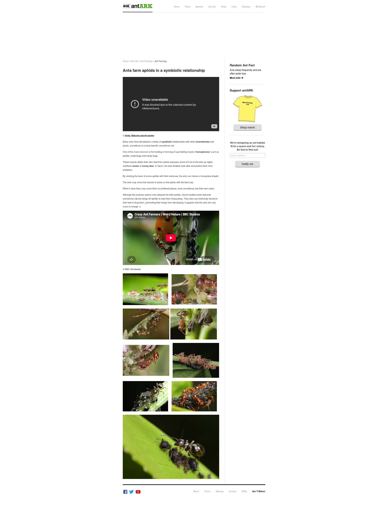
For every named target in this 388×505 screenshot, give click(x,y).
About (196, 491)
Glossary (246, 6)
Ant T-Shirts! (258, 491)
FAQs (244, 491)
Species (199, 6)
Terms (207, 491)
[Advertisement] (194, 35)
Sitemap (220, 491)
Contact (232, 491)
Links (234, 6)
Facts (187, 6)
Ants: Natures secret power (139, 135)
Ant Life (212, 6)
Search (261, 6)
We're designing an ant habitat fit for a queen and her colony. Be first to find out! (247, 146)
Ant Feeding (146, 61)
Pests (223, 6)
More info (235, 78)
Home (177, 6)
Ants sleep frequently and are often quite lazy (245, 71)
